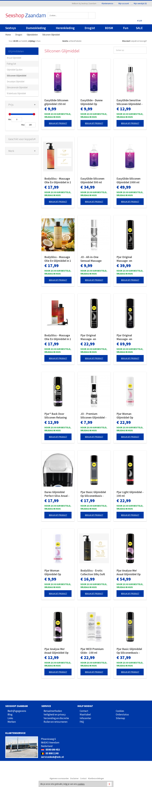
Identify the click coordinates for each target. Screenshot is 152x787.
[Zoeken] (91, 15)
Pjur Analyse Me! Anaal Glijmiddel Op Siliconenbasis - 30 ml (57, 651)
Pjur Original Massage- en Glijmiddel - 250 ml (128, 259)
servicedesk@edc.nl (52, 757)
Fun (125, 28)
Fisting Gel (11, 63)
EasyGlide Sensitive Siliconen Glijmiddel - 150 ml (129, 102)
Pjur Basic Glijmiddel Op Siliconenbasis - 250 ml (129, 651)
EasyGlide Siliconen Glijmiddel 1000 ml (128, 180)
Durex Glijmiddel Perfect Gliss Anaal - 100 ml (56, 494)
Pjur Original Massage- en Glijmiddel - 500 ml (128, 337)
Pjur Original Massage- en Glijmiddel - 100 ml (91, 337)
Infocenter (85, 718)
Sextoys (10, 28)
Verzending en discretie (56, 718)
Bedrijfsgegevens (17, 711)
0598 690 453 (52, 749)
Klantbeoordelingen (96, 778)
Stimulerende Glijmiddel (17, 87)
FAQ (82, 721)
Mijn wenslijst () (140, 3)
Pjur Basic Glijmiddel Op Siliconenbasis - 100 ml (93, 494)
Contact (84, 711)
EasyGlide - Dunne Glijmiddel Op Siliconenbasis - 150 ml (92, 102)
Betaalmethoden (53, 711)
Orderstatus (122, 714)
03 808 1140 (51, 753)
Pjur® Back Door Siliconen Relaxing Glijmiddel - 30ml (55, 415)
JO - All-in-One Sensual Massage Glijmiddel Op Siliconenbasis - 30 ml (93, 259)
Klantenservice (107, 3)
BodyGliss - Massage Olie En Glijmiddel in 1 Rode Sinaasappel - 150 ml (57, 337)
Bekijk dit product (58, 123)
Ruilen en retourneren (55, 721)
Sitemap (120, 718)
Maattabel (85, 714)
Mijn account (123, 3)
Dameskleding (36, 28)
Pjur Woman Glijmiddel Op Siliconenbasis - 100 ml (129, 415)
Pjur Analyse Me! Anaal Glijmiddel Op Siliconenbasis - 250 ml (129, 572)
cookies (81, 784)
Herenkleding (65, 28)
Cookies (120, 711)
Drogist (90, 28)
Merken (12, 721)
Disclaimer (74, 778)
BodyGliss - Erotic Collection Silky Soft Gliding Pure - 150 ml (93, 572)
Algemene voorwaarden (59, 778)
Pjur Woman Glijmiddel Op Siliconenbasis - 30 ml (57, 572)
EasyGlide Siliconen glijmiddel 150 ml (56, 102)
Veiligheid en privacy (55, 714)
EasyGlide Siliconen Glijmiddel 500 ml (92, 180)
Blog (10, 714)
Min (9, 119)
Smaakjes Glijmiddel (15, 81)
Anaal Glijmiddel (14, 57)
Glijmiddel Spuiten (15, 69)
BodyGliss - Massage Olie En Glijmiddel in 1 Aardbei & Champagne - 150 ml (58, 180)
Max (23, 125)
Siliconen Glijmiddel (16, 75)
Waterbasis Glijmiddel (16, 93)
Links (10, 718)
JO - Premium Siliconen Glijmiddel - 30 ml (93, 415)
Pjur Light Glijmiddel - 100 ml (130, 494)
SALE (139, 28)
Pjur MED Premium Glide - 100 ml (92, 650)
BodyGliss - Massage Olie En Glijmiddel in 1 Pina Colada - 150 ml (57, 259)
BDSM (109, 28)
